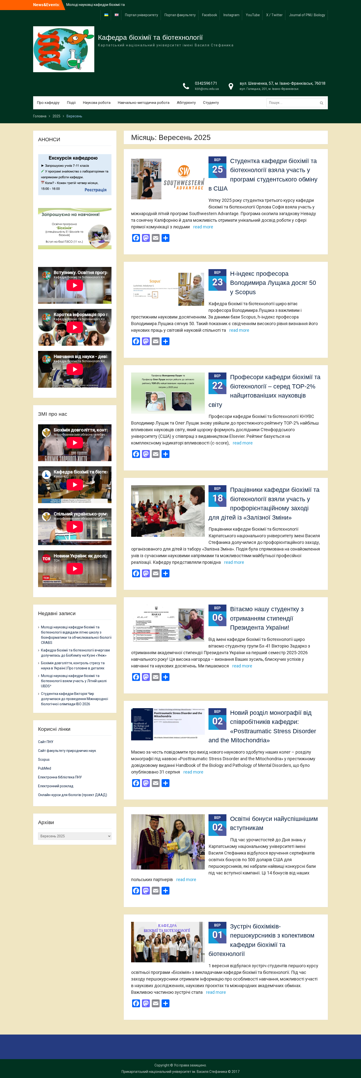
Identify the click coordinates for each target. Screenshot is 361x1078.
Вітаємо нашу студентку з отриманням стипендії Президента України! (267, 618)
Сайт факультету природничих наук (67, 751)
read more (203, 226)
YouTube (253, 15)
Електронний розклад (55, 786)
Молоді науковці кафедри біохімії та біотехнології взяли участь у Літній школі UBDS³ (74, 681)
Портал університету (141, 15)
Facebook (209, 15)
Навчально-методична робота (143, 102)
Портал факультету (180, 15)
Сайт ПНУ (45, 742)
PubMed (44, 768)
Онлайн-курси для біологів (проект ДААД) (72, 795)
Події (71, 102)
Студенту (211, 102)
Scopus (44, 759)
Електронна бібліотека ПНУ (60, 777)
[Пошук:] (297, 103)
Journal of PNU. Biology (307, 15)
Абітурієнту (186, 102)
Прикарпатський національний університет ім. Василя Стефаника (174, 1072)
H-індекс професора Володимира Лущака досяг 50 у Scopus (273, 282)
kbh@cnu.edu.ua (207, 89)
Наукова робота (97, 102)
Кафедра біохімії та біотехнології (150, 37)
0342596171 (206, 83)
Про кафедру (48, 102)
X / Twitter (274, 15)
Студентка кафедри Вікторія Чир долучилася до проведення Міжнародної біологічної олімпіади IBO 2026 (74, 699)
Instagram (231, 15)
